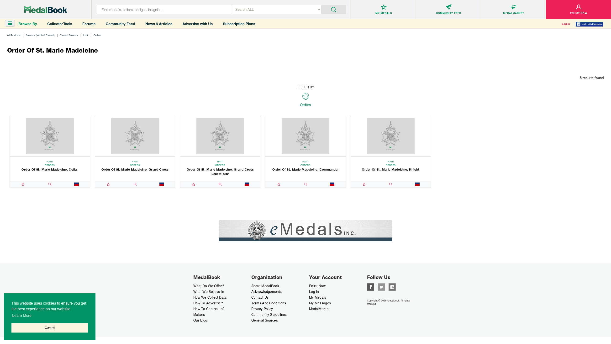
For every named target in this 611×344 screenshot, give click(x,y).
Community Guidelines (269, 314)
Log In (314, 291)
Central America (69, 35)
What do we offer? (208, 285)
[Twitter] (381, 286)
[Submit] (333, 9)
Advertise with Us (198, 24)
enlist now (317, 285)
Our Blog (200, 320)
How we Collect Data (210, 297)
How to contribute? (209, 308)
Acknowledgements (266, 291)
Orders (97, 35)
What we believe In (208, 291)
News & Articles (158, 24)
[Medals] (45, 9)
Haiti (85, 35)
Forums (88, 24)
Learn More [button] (22, 315)
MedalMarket (319, 308)
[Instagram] (392, 286)
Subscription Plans (239, 24)
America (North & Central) (40, 35)
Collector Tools (59, 24)
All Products (14, 35)
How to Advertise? (208, 303)
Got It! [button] (50, 328)
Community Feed (120, 24)
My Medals (317, 297)
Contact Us (260, 297)
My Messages (320, 303)
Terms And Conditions (268, 303)
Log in (566, 24)
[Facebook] (370, 286)
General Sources (264, 320)
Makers (199, 314)
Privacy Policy (262, 308)
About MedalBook (265, 285)
